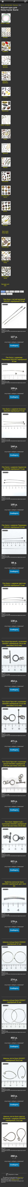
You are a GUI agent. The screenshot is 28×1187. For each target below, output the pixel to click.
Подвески (5, 51)
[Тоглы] (5, 138)
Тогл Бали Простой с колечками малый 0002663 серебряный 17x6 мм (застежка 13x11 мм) (14, 764)
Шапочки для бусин (5, 196)
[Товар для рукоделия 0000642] (14, 958)
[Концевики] (5, 180)
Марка (2, 291)
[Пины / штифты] (5, 124)
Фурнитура (15, 5)
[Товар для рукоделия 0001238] (14, 483)
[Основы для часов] (5, 275)
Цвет (21, 291)
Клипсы (5, 97)
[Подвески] (5, 50)
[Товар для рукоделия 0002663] (14, 780)
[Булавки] (5, 224)
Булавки (5, 225)
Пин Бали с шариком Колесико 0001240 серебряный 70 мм (14, 410)
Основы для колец (5, 261)
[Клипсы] (5, 95)
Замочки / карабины (5, 81)
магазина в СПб (15, 1179)
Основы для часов (5, 277)
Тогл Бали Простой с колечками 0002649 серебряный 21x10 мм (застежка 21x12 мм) (14, 703)
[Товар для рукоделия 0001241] (14, 541)
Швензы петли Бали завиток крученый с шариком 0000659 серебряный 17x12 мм (14, 1118)
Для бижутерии (8, 5)
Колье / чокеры (5, 23)
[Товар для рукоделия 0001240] (14, 425)
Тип (7, 291)
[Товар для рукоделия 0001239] (14, 599)
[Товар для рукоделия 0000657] (14, 1074)
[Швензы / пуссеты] (5, 64)
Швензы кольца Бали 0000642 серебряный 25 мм (14, 943)
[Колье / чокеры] (5, 22)
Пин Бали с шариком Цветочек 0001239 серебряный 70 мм (14, 584)
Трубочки (5, 153)
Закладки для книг (5, 284)
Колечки (5, 37)
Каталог (2, 5)
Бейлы (5, 211)
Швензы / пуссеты (5, 66)
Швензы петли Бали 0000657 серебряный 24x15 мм (14, 1059)
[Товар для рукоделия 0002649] (14, 720)
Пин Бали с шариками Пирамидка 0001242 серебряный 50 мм (14, 359)
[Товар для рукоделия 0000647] (14, 1016)
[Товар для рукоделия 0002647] (14, 659)
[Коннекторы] (5, 245)
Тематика (9, 293)
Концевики (5, 181)
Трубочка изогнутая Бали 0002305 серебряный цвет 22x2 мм (14, 884)
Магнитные (5, 111)
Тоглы (5, 139)
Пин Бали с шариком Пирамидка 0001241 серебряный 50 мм (14, 526)
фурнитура (20, 1177)
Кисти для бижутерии (5, 232)
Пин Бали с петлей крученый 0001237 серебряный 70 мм (14, 300)
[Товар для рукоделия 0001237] (14, 315)
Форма (11, 291)
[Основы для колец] (5, 260)
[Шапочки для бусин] (5, 194)
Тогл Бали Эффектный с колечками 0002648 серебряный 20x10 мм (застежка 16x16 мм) (14, 824)
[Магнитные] (5, 109)
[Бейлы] (5, 210)
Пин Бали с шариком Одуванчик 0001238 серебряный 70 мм (14, 468)
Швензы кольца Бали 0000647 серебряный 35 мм (14, 1001)
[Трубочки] (5, 152)
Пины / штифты (5, 125)
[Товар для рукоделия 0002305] (14, 900)
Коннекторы (5, 247)
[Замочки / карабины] (5, 80)
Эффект (3, 293)
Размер (16, 291)
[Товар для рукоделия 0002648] (14, 840)
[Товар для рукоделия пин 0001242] (14, 371)
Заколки (5, 167)
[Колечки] (5, 36)
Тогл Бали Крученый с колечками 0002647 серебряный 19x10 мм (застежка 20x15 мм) (14, 643)
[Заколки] (5, 166)
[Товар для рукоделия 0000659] (14, 1134)
